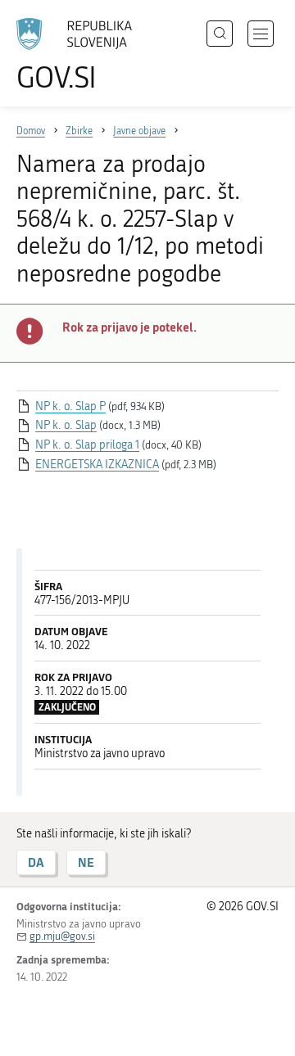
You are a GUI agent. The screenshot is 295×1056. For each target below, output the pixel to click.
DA (36, 862)
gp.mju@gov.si (62, 936)
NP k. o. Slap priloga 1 (87, 445)
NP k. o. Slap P (70, 406)
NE (86, 862)
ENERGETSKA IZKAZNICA (97, 465)
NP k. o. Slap (66, 425)
